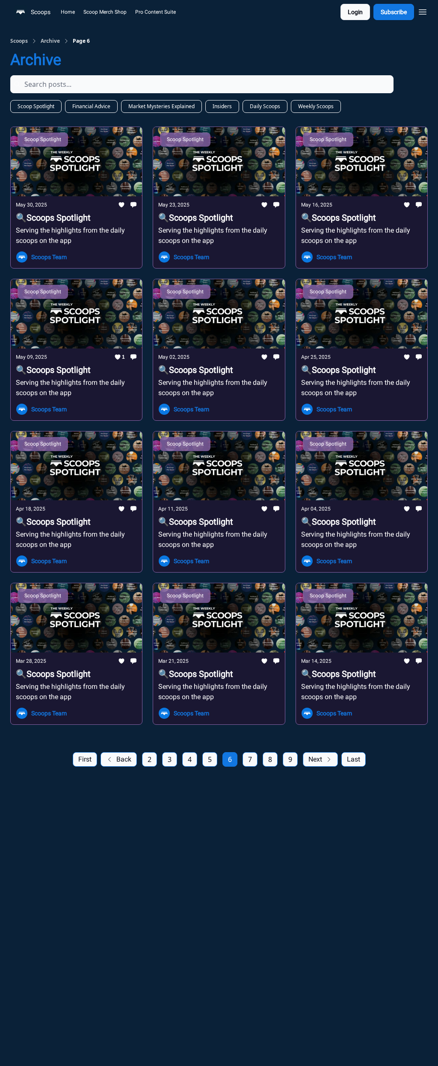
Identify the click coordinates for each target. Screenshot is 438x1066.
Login (355, 12)
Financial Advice (91, 106)
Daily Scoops (265, 106)
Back (123, 759)
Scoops (19, 41)
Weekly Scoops (316, 106)
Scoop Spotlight (36, 106)
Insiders (222, 106)
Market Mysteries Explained (161, 106)
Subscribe (394, 12)
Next (315, 759)
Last (353, 759)
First (85, 759)
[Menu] (422, 10)
